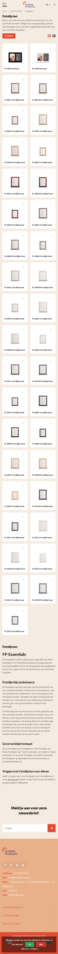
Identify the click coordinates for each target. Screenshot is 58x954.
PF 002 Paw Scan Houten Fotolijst (39, 68)
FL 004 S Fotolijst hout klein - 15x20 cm (42, 256)
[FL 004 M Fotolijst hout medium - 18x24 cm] (15, 244)
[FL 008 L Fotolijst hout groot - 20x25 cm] (43, 400)
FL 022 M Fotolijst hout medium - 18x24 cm (14, 569)
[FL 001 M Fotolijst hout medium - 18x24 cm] (43, 87)
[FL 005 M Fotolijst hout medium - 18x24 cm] (43, 275)
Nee (41, 944)
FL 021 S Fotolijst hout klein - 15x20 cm (14, 537)
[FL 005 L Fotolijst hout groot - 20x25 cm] (15, 275)
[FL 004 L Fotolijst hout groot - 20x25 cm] (43, 212)
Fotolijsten (29, 11)
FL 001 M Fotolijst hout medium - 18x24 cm (42, 100)
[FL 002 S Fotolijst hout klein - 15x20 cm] (43, 150)
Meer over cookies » (29, 949)
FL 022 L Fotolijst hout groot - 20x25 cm (42, 537)
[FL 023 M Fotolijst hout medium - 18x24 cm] (43, 587)
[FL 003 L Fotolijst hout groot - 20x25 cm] (15, 181)
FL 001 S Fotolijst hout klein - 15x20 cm (14, 131)
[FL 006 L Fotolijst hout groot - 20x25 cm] (43, 306)
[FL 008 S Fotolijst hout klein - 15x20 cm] (43, 431)
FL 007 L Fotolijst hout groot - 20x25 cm (14, 381)
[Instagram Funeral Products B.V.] (11, 865)
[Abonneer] (52, 828)
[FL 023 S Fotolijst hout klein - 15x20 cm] (15, 619)
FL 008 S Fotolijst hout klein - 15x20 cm (42, 444)
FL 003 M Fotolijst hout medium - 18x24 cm (42, 193)
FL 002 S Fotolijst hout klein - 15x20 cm (42, 162)
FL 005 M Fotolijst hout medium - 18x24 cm (42, 287)
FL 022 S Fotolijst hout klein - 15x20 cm (42, 569)
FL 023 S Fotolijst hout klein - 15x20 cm (14, 631)
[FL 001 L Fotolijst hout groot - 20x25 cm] (15, 87)
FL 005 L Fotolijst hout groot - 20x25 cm (14, 287)
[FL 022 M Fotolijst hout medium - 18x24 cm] (15, 556)
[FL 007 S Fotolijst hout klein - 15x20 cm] (15, 400)
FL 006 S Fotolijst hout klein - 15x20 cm (42, 350)
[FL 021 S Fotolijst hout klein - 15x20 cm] (15, 525)
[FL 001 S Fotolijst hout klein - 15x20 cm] (15, 119)
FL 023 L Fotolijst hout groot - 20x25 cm (14, 600)
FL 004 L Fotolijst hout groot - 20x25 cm (42, 225)
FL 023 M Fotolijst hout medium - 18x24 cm (42, 600)
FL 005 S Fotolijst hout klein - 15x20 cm (14, 318)
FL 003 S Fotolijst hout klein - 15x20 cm (14, 225)
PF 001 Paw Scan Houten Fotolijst (11, 68)
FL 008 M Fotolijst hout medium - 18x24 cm (14, 444)
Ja (30, 944)
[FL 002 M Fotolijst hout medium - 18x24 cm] (15, 150)
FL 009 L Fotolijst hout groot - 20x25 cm (14, 475)
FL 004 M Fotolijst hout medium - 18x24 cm (14, 256)
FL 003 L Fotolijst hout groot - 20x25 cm (14, 193)
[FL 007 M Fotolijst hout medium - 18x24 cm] (43, 369)
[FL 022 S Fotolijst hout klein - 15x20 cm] (43, 556)
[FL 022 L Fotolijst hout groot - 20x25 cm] (43, 525)
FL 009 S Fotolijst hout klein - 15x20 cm (14, 506)
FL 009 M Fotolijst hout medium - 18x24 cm (42, 475)
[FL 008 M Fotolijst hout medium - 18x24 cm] (15, 431)
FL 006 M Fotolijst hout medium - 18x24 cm (14, 350)
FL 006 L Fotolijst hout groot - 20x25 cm (42, 318)
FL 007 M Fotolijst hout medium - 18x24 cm (42, 381)
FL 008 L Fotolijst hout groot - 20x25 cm (42, 412)
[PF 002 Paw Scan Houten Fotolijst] (43, 56)
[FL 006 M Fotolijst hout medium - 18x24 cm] (15, 337)
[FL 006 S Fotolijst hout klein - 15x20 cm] (43, 337)
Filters (9, 35)
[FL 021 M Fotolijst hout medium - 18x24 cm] (43, 494)
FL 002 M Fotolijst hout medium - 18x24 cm (14, 162)
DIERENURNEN (16, 11)
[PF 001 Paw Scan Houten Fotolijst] (15, 56)
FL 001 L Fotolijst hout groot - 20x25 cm (14, 100)
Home (4, 11)
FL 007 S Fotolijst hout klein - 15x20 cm (14, 412)
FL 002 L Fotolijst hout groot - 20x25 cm (42, 131)
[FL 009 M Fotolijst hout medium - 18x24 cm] (43, 462)
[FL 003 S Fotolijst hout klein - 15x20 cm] (15, 212)
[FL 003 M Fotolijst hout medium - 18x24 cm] (43, 181)
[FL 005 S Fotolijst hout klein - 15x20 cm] (15, 306)
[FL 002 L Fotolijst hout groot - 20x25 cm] (43, 119)
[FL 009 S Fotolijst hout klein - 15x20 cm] (15, 494)
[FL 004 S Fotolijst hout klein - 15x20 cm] (43, 244)
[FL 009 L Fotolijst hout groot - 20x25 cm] (15, 462)
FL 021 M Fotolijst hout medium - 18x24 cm (42, 506)
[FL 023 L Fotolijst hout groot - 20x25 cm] (15, 587)
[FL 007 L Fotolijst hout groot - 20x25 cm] (15, 369)
